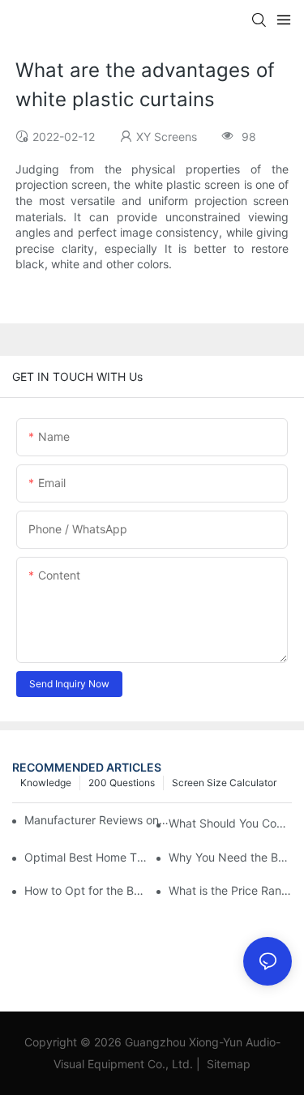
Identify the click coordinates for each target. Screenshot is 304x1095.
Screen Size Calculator (224, 782)
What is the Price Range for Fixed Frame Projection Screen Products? (230, 890)
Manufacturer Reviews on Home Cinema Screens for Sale (96, 820)
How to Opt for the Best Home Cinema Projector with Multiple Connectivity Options (86, 890)
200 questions (121, 782)
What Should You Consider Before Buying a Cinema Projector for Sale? (230, 823)
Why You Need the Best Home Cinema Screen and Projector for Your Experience (230, 857)
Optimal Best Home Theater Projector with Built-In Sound (86, 857)
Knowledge (45, 782)
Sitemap (226, 1064)
